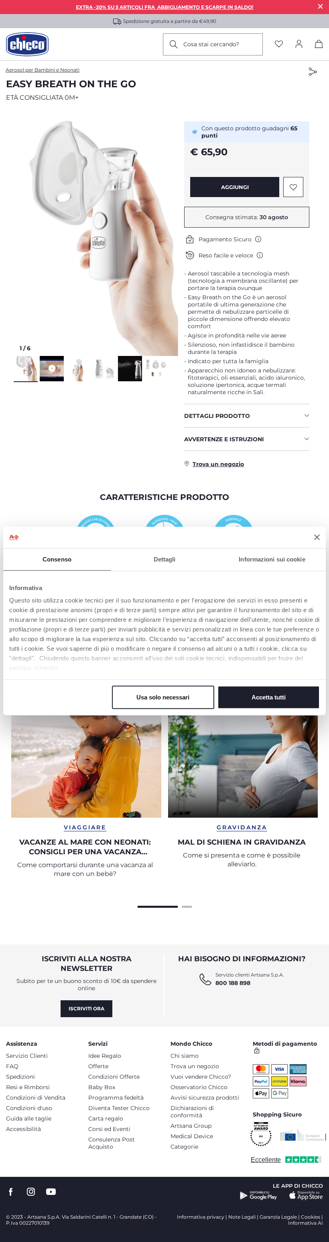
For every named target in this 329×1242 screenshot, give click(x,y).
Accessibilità (23, 1129)
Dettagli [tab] (165, 558)
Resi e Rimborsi (28, 1087)
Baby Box (101, 1087)
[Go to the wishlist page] (279, 44)
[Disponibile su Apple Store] (306, 1196)
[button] (96, 232)
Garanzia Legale (278, 1217)
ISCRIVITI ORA (86, 1009)
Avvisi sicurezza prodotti (205, 1097)
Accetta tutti (269, 696)
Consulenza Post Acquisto (111, 1143)
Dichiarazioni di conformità (192, 1111)
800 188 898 (232, 983)
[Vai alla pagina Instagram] (31, 1192)
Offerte (98, 1066)
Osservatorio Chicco (199, 1087)
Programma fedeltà (116, 1097)
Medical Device (192, 1136)
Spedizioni (20, 1076)
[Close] (320, 6)
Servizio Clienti (27, 1055)
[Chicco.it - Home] (27, 44)
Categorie (184, 1146)
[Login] (299, 44)
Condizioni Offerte (114, 1076)
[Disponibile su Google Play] (258, 1196)
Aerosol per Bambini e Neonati (42, 70)
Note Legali (242, 1217)
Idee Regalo (104, 1055)
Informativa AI (305, 1223)
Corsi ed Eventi (109, 1129)
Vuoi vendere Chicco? (201, 1076)
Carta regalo (105, 1118)
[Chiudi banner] (317, 537)
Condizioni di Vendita (35, 1097)
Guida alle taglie (28, 1118)
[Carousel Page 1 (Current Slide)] (158, 906)
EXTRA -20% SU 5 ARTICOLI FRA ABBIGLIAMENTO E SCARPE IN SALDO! (164, 7)
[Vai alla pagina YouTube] (51, 1192)
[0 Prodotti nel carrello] (319, 45)
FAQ (12, 1066)
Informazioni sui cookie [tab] (272, 558)
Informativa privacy (200, 1217)
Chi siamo (185, 1055)
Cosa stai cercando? (211, 44)
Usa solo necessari (162, 696)
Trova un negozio (195, 1066)
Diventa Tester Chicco (119, 1108)
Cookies (310, 1217)
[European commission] (303, 1135)
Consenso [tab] (57, 558)
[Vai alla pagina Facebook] (11, 1192)
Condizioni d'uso (29, 1108)
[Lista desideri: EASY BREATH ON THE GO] (293, 187)
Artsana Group (191, 1125)
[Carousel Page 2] (187, 906)
